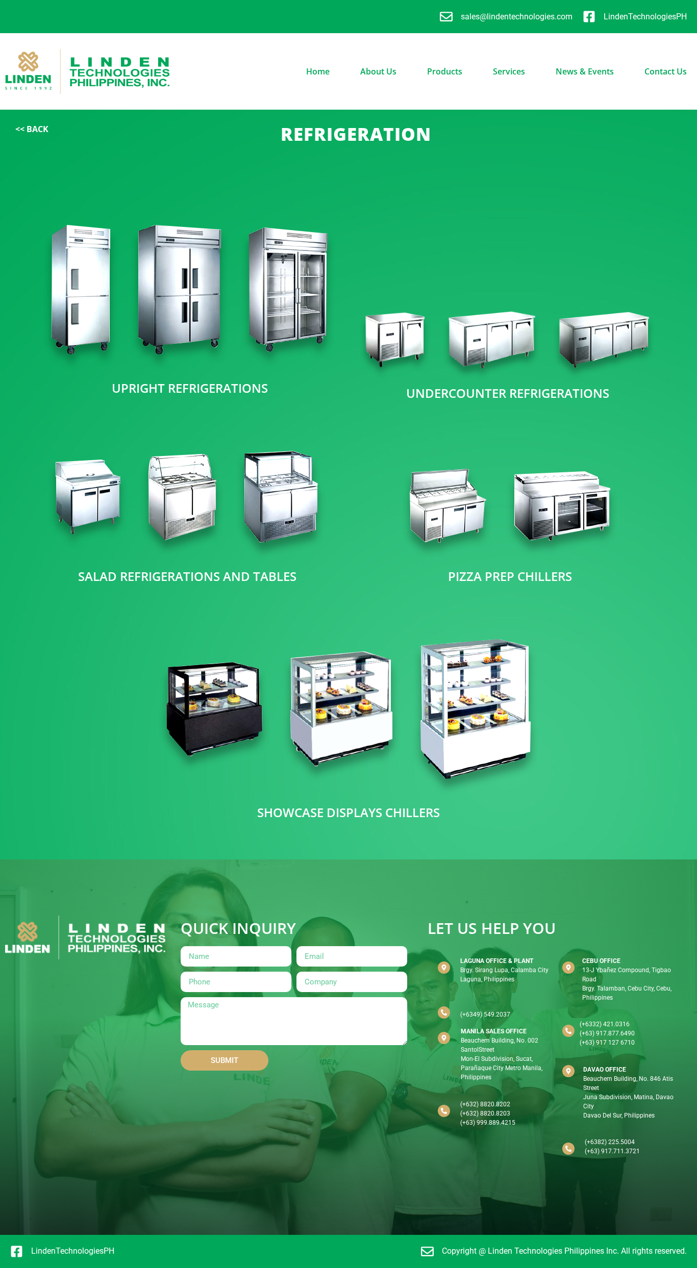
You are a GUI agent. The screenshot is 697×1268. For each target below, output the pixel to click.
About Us (378, 71)
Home (318, 71)
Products (444, 71)
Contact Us (665, 71)
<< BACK (31, 129)
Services (509, 71)
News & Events (585, 71)
